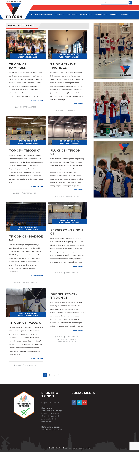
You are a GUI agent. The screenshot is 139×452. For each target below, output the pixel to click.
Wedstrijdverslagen (28, 57)
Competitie (85, 15)
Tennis (113, 15)
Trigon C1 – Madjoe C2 (26, 238)
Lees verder (37, 100)
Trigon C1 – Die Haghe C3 (63, 66)
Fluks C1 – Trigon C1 (65, 152)
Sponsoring (100, 15)
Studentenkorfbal (43, 15)
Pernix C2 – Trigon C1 (66, 231)
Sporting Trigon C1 (28, 55)
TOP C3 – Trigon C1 (24, 150)
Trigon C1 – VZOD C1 (25, 322)
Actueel (59, 15)
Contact (125, 15)
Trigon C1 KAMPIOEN (17, 66)
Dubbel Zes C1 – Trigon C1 (63, 295)
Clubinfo (71, 15)
